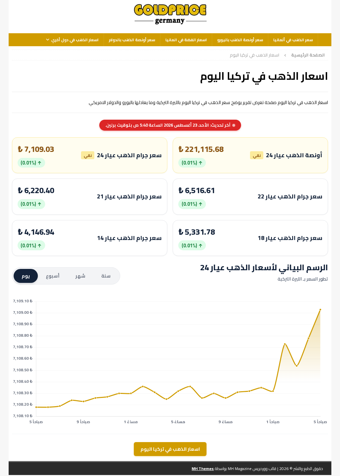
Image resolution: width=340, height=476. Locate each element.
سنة (106, 276)
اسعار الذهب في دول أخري (75, 40)
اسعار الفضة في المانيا (186, 40)
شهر (80, 276)
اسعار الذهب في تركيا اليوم (170, 449)
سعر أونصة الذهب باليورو (240, 40)
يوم (26, 276)
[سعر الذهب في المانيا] (170, 25)
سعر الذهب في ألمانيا (293, 40)
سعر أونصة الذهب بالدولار (132, 40)
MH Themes (203, 468)
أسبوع (52, 276)
